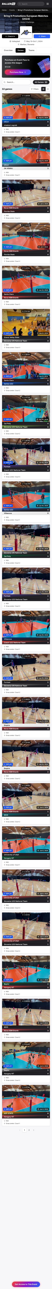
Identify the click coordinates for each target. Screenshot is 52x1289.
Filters (36, 89)
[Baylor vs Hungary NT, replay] (26, 976)
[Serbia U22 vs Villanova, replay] (26, 501)
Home (4, 10)
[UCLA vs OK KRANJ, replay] (26, 156)
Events (12, 10)
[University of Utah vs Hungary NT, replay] (26, 846)
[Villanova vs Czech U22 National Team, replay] (26, 631)
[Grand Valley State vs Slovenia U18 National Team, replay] (26, 329)
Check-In (11, 36)
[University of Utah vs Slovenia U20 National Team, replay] (26, 889)
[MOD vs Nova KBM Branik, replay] (26, 1019)
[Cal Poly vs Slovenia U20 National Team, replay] (26, 415)
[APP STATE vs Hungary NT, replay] (26, 1105)
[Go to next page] (33, 1130)
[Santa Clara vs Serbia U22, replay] (26, 372)
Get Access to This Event (26, 1284)
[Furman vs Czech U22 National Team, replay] (26, 458)
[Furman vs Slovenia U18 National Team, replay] (26, 674)
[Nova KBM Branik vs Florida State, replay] (26, 200)
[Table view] (48, 89)
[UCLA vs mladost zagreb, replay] (26, 113)
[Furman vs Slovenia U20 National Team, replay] (26, 588)
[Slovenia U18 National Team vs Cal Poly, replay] (26, 545)
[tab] (8, 50)
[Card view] (43, 89)
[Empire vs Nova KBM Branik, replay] (26, 717)
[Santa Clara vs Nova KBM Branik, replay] (26, 286)
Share (43, 36)
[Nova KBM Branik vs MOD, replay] (26, 803)
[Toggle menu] (47, 3)
